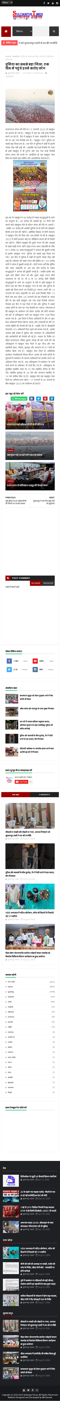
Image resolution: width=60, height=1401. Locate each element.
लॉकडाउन (11, 1012)
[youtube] (53, 3)
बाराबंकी (10, 1077)
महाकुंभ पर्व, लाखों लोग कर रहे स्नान (24, 455)
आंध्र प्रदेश (12, 1057)
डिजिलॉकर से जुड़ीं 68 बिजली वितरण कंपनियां (38, 1176)
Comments (44, 795)
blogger (36, 583)
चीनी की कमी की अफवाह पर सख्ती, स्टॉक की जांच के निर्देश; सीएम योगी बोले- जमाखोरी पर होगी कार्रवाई (37, 1267)
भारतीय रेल (11, 1037)
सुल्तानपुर (52, 43)
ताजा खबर (15, 795)
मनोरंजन (10, 1052)
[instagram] (57, 3)
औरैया (10, 1067)
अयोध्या (10, 1042)
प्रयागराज (9, 76)
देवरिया (10, 1047)
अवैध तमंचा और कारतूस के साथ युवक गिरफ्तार (37, 708)
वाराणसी (10, 1022)
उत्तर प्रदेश (11, 982)
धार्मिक (10, 1027)
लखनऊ (10, 987)
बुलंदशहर (10, 1083)
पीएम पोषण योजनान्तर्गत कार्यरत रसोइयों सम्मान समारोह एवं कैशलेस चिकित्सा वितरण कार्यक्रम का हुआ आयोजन (38, 1341)
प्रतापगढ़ (10, 1032)
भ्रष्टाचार (11, 1088)
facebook (48, 583)
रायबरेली (10, 1007)
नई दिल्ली (11, 997)
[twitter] (48, 3)
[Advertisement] (30, 542)
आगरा (10, 1062)
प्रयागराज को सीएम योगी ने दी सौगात (25, 424)
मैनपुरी (10, 1092)
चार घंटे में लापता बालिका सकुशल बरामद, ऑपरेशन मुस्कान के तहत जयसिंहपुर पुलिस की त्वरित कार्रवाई (36, 725)
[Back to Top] (37, 1390)
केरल (9, 1072)
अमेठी (9, 1002)
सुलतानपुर (11, 992)
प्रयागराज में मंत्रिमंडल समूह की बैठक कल (27, 485)
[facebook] (44, 3)
